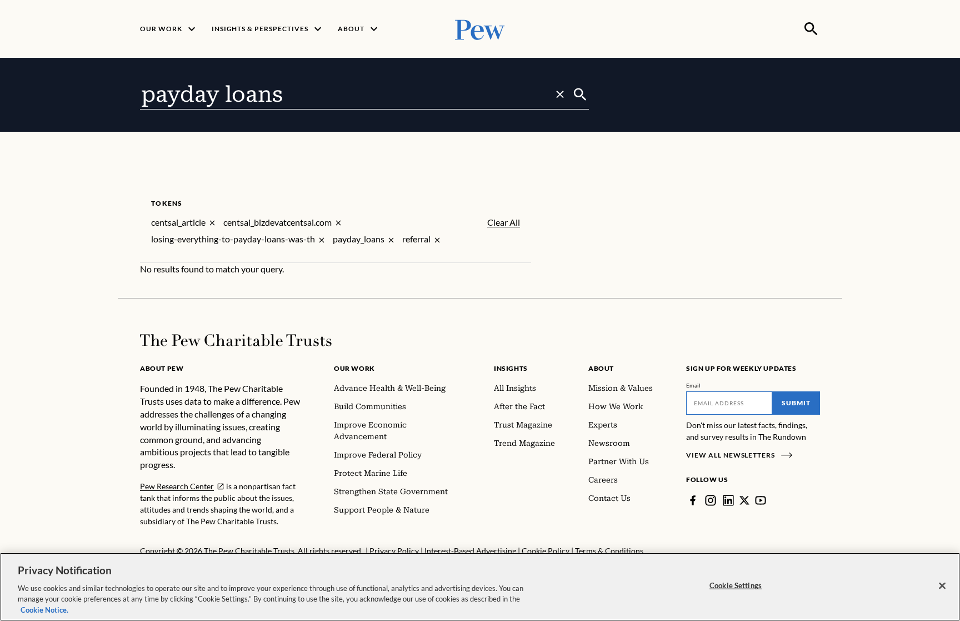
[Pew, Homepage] (480, 28)
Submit (796, 403)
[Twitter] (744, 500)
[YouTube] (760, 500)
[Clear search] (560, 94)
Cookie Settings (735, 585)
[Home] (236, 340)
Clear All (503, 222)
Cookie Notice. (44, 609)
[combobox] (356, 94)
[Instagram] (710, 500)
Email (693, 385)
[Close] (942, 586)
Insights (511, 368)
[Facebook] (692, 500)
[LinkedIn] (728, 500)
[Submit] (580, 94)
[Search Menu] (811, 29)
